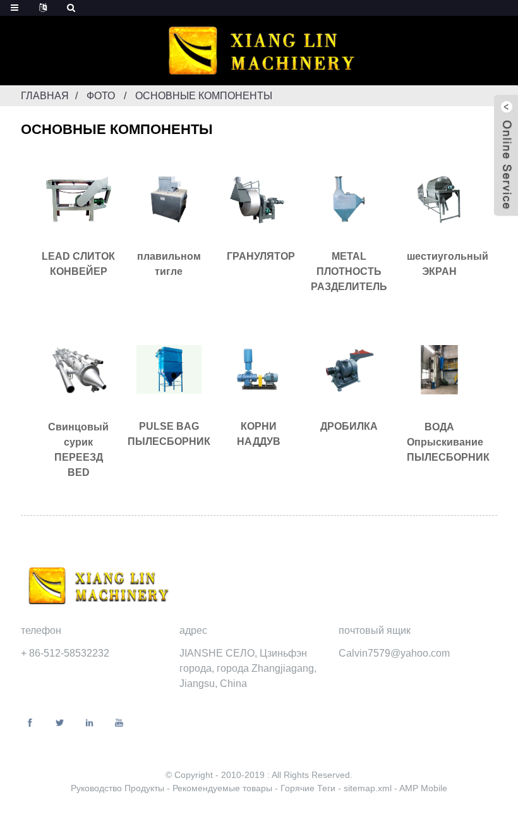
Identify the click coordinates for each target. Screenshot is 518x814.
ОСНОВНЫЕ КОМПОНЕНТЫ (203, 95)
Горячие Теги (309, 788)
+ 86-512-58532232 (65, 653)
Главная (45, 95)
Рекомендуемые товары (223, 788)
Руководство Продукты (119, 788)
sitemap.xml (369, 788)
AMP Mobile (423, 788)
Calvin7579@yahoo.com (394, 653)
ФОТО (101, 95)
